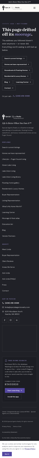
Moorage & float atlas (11, 218)
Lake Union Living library (11, 177)
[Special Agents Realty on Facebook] (4, 320)
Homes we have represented (15, 64)
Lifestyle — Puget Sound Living (14, 159)
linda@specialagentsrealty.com (17, 307)
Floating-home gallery (10, 183)
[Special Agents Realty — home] (12, 7)
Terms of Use (17, 426)
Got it (7, 454)
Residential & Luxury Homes (15, 76)
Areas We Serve (8, 267)
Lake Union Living (8, 171)
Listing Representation (11, 200)
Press (4, 285)
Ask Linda (6, 273)
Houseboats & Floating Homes (16, 70)
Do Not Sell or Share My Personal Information (16, 438)
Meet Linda (6, 249)
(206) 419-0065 (23, 96)
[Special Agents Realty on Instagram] (10, 320)
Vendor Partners (8, 236)
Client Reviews (7, 261)
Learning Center (22, 82)
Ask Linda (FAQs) (9, 279)
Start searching (13, 390)
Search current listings (13, 58)
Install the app (13, 397)
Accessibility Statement (9, 432)
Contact (7, 88)
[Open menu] (34, 7)
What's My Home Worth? (12, 206)
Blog (6, 82)
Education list (7, 224)
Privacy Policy (6, 426)
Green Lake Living (9, 165)
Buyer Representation (10, 194)
